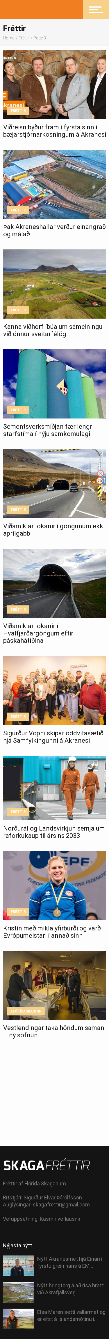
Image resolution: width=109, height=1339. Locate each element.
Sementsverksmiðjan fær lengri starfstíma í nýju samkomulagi (48, 430)
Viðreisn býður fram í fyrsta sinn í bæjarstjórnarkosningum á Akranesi (54, 131)
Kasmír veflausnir (60, 1219)
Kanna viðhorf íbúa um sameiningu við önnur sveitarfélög (53, 330)
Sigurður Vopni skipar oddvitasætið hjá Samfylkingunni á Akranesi (53, 737)
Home (8, 38)
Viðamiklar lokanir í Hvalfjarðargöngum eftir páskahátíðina (38, 633)
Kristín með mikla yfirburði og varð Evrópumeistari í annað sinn (52, 932)
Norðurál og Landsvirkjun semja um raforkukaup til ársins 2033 (54, 832)
